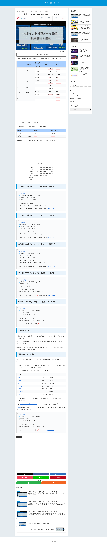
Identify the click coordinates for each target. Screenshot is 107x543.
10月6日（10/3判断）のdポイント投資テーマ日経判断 (41, 167)
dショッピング (20, 380)
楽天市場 (18, 407)
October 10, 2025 (51, 324)
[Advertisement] (41, 111)
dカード (19, 377)
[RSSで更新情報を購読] (53, 482)
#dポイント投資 (22, 193)
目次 (39, 163)
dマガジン (19, 394)
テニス (72, 90)
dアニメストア (20, 391)
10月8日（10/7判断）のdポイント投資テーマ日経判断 (41, 171)
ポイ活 (72, 93)
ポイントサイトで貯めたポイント (28, 404)
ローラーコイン (75, 96)
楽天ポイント (74, 101)
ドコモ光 (19, 388)
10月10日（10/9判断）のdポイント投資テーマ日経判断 (41, 175)
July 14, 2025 (50, 430)
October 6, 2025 (51, 208)
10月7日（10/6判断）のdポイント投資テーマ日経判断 (41, 169)
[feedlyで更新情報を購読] (28, 482)
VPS (72, 87)
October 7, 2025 (51, 237)
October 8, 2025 (51, 266)
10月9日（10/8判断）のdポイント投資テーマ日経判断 (41, 173)
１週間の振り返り (33, 177)
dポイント (19, 437)
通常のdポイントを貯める (34, 179)
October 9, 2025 (51, 295)
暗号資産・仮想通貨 (76, 98)
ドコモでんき (20, 386)
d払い (18, 383)
